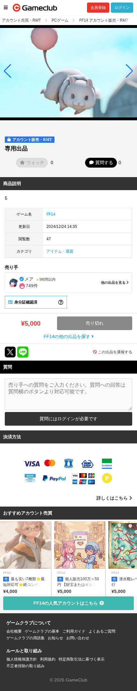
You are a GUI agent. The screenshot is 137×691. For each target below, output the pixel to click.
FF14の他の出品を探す (67, 336)
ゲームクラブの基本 (42, 631)
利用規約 (47, 659)
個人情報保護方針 (21, 659)
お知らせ (55, 638)
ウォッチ (35, 162)
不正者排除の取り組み (25, 666)
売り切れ (95, 323)
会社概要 (14, 631)
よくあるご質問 (102, 631)
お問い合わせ (77, 638)
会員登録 (98, 7)
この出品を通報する (115, 352)
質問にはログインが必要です (68, 418)
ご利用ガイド (73, 631)
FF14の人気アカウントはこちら (65, 603)
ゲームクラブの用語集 (25, 638)
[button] (7, 71)
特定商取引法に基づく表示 (82, 659)
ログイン (122, 7)
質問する (104, 162)
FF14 (51, 214)
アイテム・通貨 (60, 251)
